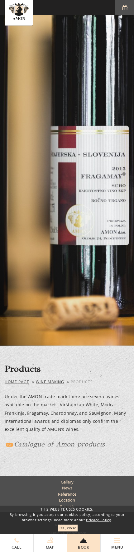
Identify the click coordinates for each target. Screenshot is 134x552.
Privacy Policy (98, 519)
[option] (67, 180)
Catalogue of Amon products (59, 444)
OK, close (68, 528)
